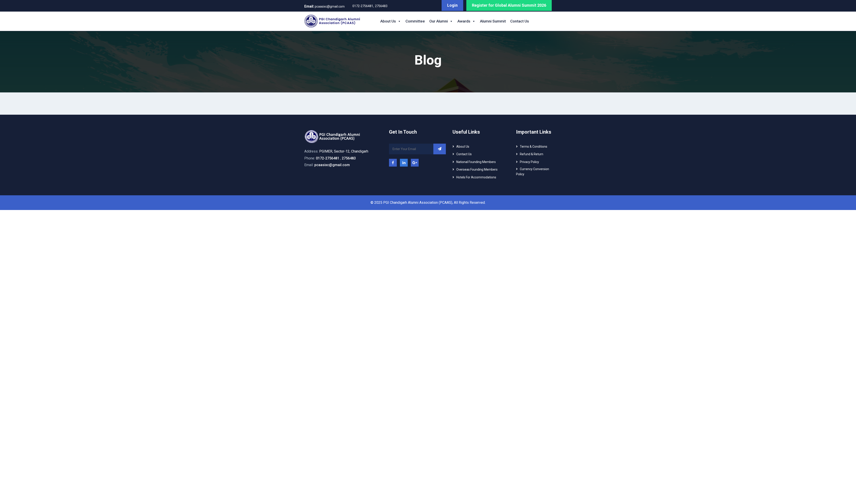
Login (452, 5)
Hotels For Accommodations (476, 177)
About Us (388, 21)
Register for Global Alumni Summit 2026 (509, 5)
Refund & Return (531, 154)
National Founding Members (476, 162)
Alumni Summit (493, 21)
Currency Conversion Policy (532, 171)
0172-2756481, (363, 6)
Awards (463, 21)
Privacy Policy (529, 162)
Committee (415, 21)
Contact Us (519, 21)
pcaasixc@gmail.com (324, 6)
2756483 (381, 6)
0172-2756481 (327, 158)
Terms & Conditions (533, 146)
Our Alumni (438, 21)
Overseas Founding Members (477, 169)
